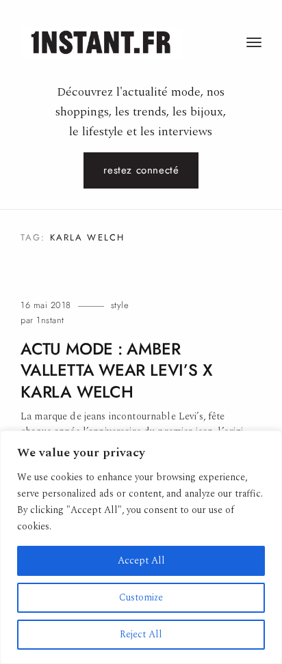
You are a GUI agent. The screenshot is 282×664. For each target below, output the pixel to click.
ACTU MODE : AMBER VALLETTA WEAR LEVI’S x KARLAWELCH (116, 370)
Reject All (141, 634)
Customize (141, 597)
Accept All (141, 560)
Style (120, 305)
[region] (141, 547)
